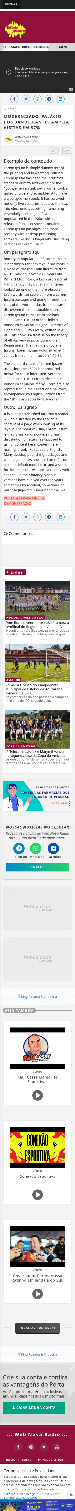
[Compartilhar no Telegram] (49, 99)
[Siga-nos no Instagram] (31, 1447)
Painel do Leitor (52, 1459)
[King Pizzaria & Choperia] (37, 908)
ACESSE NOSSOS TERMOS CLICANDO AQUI (32, 1495)
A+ (67, 150)
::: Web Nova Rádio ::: (37, 1434)
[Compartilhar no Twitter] (26, 99)
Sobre (28, 1459)
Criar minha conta (35, 1407)
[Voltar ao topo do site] (69, 831)
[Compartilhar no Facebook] (14, 99)
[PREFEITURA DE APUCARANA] (37, 1505)
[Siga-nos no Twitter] (44, 1447)
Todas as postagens (37, 1328)
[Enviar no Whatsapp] (37, 99)
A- (53, 150)
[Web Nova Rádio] (37, 29)
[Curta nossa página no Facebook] (18, 1447)
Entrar (11, 4)
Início (12, 1459)
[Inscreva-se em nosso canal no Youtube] (56, 1447)
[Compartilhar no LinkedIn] (61, 99)
